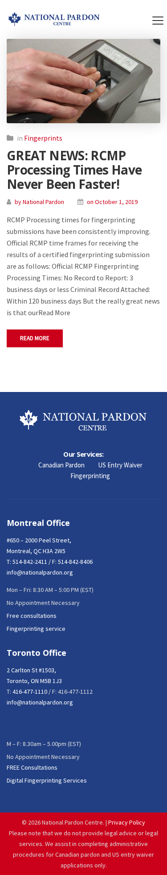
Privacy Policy (126, 822)
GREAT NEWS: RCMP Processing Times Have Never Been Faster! (74, 169)
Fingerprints (43, 137)
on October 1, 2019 (112, 202)
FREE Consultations (32, 767)
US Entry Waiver (120, 465)
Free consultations (32, 616)
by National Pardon (39, 202)
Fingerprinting (90, 475)
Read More (34, 338)
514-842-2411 (29, 562)
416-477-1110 (29, 692)
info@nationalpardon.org (40, 572)
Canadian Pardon (61, 465)
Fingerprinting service (36, 629)
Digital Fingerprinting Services (47, 780)
